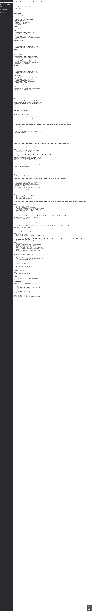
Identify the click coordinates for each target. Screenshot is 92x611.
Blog (89, 608)
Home (89, 606)
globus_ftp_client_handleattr (6, 4)
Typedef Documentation (4, 11)
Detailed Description (3, 9)
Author (1, 14)
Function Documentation (4, 12)
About (89, 609)
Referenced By (2, 15)
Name (1, 6)
